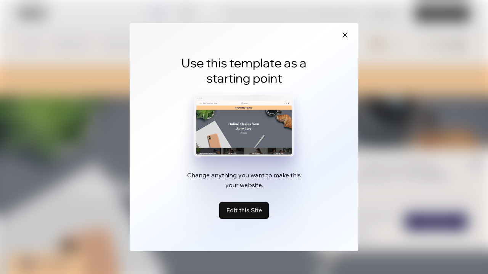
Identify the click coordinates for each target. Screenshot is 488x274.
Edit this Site (244, 210)
